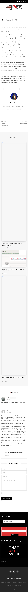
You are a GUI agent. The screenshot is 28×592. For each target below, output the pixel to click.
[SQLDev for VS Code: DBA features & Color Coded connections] (14, 325)
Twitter (16, 88)
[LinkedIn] (17, 571)
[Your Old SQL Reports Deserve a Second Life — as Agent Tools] (14, 258)
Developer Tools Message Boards (14, 578)
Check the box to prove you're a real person (11, 500)
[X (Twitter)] (10, 571)
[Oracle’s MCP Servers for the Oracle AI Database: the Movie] (14, 191)
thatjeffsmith (14, 103)
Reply (25, 397)
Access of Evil (4, 123)
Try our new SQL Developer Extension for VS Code (13, 575)
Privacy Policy (4, 561)
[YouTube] (14, 571)
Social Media (8, 88)
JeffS (8, 397)
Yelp (22, 88)
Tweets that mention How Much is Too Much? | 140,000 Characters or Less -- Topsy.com (14, 454)
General (3, 16)
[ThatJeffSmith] (14, 7)
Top (14, 589)
